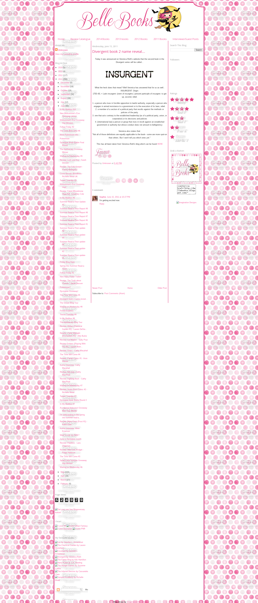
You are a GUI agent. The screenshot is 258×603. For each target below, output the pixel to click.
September (66, 94)
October (64, 90)
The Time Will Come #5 (70, 295)
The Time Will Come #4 (70, 354)
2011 (60, 79)
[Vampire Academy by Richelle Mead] (71, 580)
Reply (101, 204)
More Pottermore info (69, 135)
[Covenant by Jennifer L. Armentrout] (71, 554)
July (63, 102)
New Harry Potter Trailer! (70, 277)
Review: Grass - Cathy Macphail (74, 350)
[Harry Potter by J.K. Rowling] (68, 563)
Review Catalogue (80, 39)
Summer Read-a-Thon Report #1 (74, 224)
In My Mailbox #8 (67, 318)
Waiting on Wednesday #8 (71, 307)
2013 (60, 71)
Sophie (102, 197)
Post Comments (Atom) (114, 293)
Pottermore (64, 138)
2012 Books (141, 39)
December (65, 83)
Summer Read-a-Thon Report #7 (74, 216)
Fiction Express (66, 311)
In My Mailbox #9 (67, 198)
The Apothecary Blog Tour (71, 322)
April (63, 476)
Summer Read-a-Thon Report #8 (74, 212)
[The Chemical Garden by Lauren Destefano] (71, 548)
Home (61, 39)
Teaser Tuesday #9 (68, 180)
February (65, 484)
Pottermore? (65, 287)
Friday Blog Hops (67, 262)
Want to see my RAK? (69, 435)
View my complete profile (67, 54)
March (64, 480)
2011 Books (160, 39)
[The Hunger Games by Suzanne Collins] (71, 568)
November (65, 86)
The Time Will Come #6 (70, 131)
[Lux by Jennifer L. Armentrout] (69, 542)
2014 (60, 67)
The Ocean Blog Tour (69, 303)
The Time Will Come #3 (70, 456)
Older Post (162, 288)
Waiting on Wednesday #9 (71, 156)
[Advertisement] (114, 266)
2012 (60, 75)
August (64, 98)
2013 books (121, 39)
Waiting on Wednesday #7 (71, 385)
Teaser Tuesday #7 (68, 396)
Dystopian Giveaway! (69, 291)
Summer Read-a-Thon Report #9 (74, 208)
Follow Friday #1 (67, 273)
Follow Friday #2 (67, 127)
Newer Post (97, 288)
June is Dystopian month (70, 439)
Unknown (63, 50)
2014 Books (102, 39)
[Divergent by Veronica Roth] (68, 557)
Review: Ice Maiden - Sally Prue (74, 340)
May (63, 472)
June (63, 106)
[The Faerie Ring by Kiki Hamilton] (70, 560)
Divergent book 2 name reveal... (73, 299)
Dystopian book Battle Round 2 (73, 400)
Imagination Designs (136, 602)
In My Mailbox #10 (68, 109)
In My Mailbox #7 (67, 404)
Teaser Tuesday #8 (68, 314)
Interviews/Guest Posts (186, 39)
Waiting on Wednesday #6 (71, 467)
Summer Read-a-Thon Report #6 (74, 220)
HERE (160, 144)
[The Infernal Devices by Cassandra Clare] (71, 574)
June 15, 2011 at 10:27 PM (118, 197)
